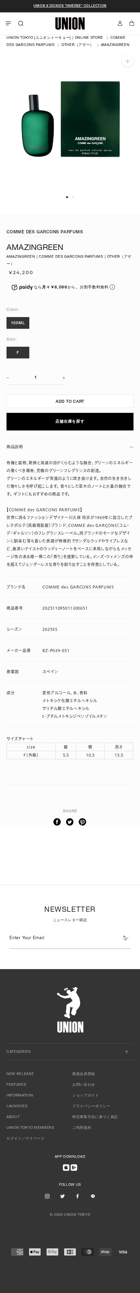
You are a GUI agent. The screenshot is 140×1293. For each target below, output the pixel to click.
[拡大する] (127, 61)
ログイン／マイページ (26, 1138)
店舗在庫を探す (69, 422)
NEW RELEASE (20, 1074)
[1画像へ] (67, 197)
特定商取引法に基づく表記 (95, 1117)
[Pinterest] (83, 822)
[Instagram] (47, 1196)
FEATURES (16, 1085)
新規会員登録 (83, 1074)
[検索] (21, 23)
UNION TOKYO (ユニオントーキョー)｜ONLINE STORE (55, 38)
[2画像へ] (73, 197)
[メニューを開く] (8, 24)
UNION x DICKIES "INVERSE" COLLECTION (70, 6)
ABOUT (13, 1117)
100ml (18, 323)
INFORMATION (20, 1095)
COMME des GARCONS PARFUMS (45, 232)
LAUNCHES (17, 1106)
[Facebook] (57, 822)
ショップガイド (85, 1095)
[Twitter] (70, 822)
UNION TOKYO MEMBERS (30, 1128)
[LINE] (93, 1196)
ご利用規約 (81, 1128)
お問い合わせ (83, 1085)
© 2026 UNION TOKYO (70, 1215)
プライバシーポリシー (91, 1106)
